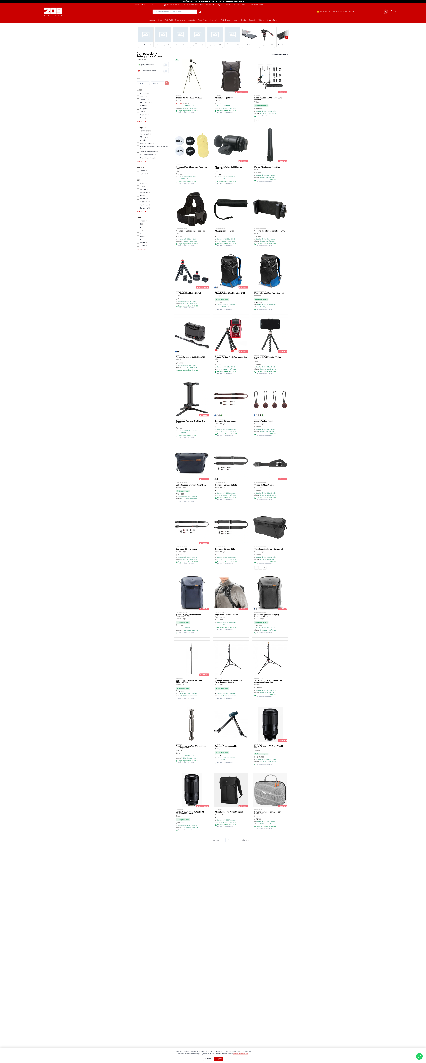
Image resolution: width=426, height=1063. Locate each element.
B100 (143, 239)
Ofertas (332, 12)
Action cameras (147, 143)
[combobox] (284, 54)
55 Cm (143, 242)
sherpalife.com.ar (141, 4)
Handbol (244, 20)
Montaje (144, 140)
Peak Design (146, 102)
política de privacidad (240, 1054)
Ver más (272, 20)
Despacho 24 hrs (348, 12)
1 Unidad (144, 174)
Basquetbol (191, 20)
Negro (143, 183)
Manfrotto (145, 93)
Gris (142, 186)
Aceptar (219, 1059)
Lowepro (144, 99)
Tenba (143, 118)
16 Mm (143, 246)
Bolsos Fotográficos (148, 158)
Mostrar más (141, 121)
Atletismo (261, 20)
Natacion (152, 20)
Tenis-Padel (169, 20)
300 (142, 236)
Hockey (235, 20)
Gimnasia (252, 20)
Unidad (143, 171)
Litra (142, 112)
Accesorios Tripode (148, 155)
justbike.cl (154, 4)
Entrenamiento (180, 20)
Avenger (144, 109)
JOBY (143, 105)
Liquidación (323, 12)
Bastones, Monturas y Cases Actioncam (154, 147)
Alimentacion (213, 20)
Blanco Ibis (145, 208)
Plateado (144, 189)
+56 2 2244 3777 (242, 4)
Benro (143, 96)
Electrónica (145, 131)
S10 (142, 233)
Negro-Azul (145, 192)
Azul (142, 195)
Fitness (160, 20)
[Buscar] (199, 12)
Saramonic (145, 115)
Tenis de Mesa (226, 20)
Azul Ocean (145, 205)
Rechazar (208, 1059)
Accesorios (145, 134)
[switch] (165, 65)
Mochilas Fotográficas (149, 152)
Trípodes (144, 137)
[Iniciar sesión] (386, 12)
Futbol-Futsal (202, 20)
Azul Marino (145, 199)
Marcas (338, 12)
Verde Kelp (145, 202)
